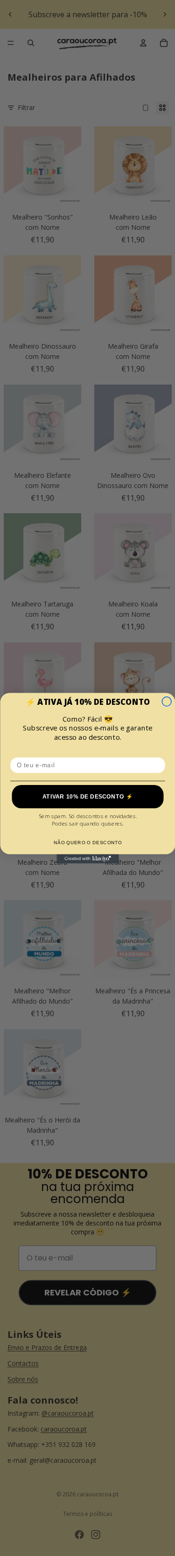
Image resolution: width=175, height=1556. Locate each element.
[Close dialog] (166, 701)
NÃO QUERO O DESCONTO (87, 842)
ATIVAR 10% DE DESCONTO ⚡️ (87, 796)
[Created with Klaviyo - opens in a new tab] (87, 858)
